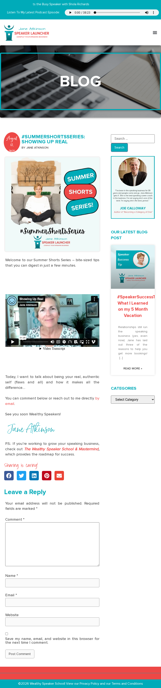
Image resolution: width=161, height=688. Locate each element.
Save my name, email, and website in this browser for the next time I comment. (52, 641)
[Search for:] (133, 138)
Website (12, 615)
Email (11, 595)
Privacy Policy (90, 684)
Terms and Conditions (127, 684)
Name (11, 575)
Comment (15, 519)
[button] (154, 32)
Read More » (132, 368)
